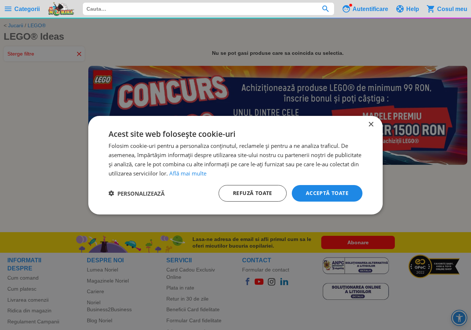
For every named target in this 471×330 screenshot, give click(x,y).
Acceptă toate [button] (327, 192)
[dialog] (235, 165)
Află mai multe (187, 173)
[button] (136, 193)
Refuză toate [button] (252, 192)
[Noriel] (61, 8)
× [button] (370, 124)
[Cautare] (325, 8)
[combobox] (208, 8)
